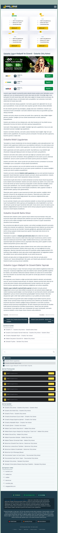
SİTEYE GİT (14, 28)
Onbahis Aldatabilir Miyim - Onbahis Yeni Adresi (19, 335)
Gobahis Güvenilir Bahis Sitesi (13, 363)
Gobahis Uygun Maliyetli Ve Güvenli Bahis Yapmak (18, 365)
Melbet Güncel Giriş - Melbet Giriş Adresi (16, 434)
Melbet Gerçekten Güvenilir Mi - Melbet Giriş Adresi (20, 338)
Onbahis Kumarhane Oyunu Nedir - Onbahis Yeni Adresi (20, 416)
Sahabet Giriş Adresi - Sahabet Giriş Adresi (17, 461)
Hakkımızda (26, 529)
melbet (7, 477)
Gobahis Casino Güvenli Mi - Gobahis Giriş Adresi (41, 320)
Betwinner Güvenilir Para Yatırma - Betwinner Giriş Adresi (21, 443)
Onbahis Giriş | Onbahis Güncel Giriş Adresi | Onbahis (17, 320)
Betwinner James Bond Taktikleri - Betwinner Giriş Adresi (21, 446)
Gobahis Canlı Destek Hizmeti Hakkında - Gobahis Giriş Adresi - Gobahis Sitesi (28, 332)
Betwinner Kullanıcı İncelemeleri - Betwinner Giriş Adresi (20, 449)
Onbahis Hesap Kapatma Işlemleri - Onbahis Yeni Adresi (20, 419)
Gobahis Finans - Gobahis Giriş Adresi (15, 413)
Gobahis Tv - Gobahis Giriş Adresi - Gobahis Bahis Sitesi (21, 329)
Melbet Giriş (7, 500)
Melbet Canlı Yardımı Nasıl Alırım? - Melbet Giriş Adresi (20, 428)
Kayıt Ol (48, 76)
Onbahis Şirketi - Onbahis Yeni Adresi (15, 425)
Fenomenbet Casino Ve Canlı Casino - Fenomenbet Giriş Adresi (22, 455)
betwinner (8, 480)
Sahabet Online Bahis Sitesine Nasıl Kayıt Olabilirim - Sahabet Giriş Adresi (25, 464)
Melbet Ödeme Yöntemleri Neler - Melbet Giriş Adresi (20, 440)
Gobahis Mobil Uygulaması (12, 361)
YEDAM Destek (13, 521)
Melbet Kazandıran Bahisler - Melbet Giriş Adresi (18, 437)
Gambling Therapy (28, 521)
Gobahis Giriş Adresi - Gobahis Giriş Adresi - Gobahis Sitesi (21, 407)
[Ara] (53, 351)
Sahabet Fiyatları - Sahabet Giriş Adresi (17, 341)
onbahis (12, 500)
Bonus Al (50, 373)
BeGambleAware (42, 521)
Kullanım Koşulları (33, 529)
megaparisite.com (10, 486)
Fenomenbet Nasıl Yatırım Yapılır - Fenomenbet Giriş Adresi (21, 458)
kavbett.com (9, 471)
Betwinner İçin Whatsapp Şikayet (14, 452)
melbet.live (8, 474)
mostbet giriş (9, 483)
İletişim (20, 529)
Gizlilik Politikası (42, 529)
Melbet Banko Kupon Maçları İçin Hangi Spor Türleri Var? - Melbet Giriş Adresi (26, 431)
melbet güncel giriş (19, 500)
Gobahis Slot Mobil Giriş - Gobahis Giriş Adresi (18, 410)
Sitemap (15, 529)
